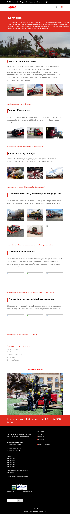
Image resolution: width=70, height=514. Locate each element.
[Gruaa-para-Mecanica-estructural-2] (54, 178)
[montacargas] (15, 138)
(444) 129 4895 (11, 464)
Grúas (40, 434)
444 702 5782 (17, 448)
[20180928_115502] (54, 226)
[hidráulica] (54, 274)
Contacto (40, 442)
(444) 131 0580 (11, 466)
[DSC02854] (35, 274)
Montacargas (11, 357)
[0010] (54, 95)
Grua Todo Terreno (13, 360)
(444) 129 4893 (11, 462)
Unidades (41, 437)
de (26, 104)
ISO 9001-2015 (11, 492)
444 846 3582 (17, 450)
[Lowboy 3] (15, 236)
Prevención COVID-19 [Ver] (24, 492)
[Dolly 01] (54, 220)
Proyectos (41, 439)
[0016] (35, 95)
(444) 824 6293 (11, 460)
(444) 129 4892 (11, 458)
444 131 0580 (17, 444)
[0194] (15, 315)
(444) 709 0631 (11, 472)
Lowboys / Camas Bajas (14, 354)
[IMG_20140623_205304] (15, 274)
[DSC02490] (54, 315)
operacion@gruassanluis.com (20, 476)
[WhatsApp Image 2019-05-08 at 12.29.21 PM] (35, 178)
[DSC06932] (35, 138)
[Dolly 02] (15, 220)
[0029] (35, 315)
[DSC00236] (35, 415)
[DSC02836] (54, 138)
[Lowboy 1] (35, 236)
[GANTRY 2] (15, 178)
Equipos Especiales (13, 349)
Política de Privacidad (44, 444)
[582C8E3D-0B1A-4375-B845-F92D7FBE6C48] (15, 95)
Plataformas (11, 352)
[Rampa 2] (35, 220)
